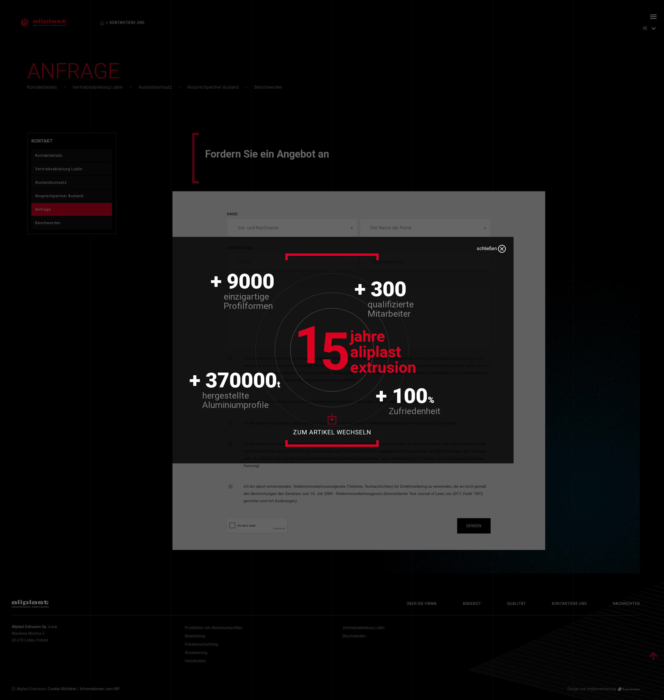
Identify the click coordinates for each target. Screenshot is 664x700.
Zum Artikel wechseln (332, 432)
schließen (487, 248)
